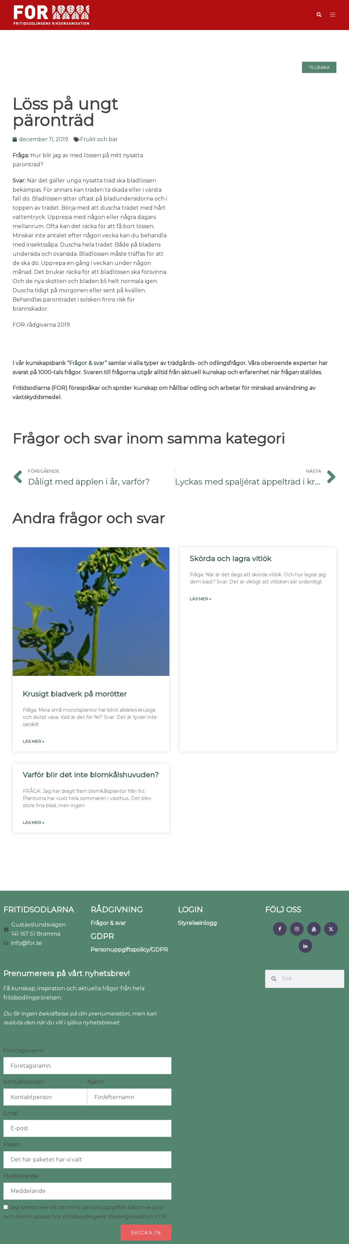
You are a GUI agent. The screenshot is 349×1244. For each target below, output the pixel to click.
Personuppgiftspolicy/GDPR (129, 949)
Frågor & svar (108, 923)
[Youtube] (314, 929)
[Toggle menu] (332, 15)
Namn (95, 1082)
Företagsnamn (23, 1050)
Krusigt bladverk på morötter (75, 694)
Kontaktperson (24, 1082)
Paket (11, 1144)
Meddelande (21, 1176)
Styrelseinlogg (197, 923)
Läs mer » (33, 741)
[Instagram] (297, 929)
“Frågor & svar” (87, 363)
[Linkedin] (305, 946)
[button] (318, 15)
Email (10, 1113)
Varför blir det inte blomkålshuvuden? (91, 774)
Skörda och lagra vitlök (231, 558)
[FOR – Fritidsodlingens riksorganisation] (51, 14)
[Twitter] (331, 929)
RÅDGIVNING (117, 909)
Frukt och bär (99, 139)
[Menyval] (280, 929)
